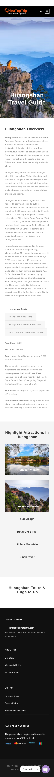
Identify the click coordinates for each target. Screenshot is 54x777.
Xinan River (27, 557)
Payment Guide (12, 696)
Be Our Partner (12, 672)
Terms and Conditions (15, 710)
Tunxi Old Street (27, 531)
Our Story (9, 658)
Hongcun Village (28, 469)
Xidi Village (27, 519)
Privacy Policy (11, 703)
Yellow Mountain (28, 506)
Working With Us (13, 665)
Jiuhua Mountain (27, 544)
